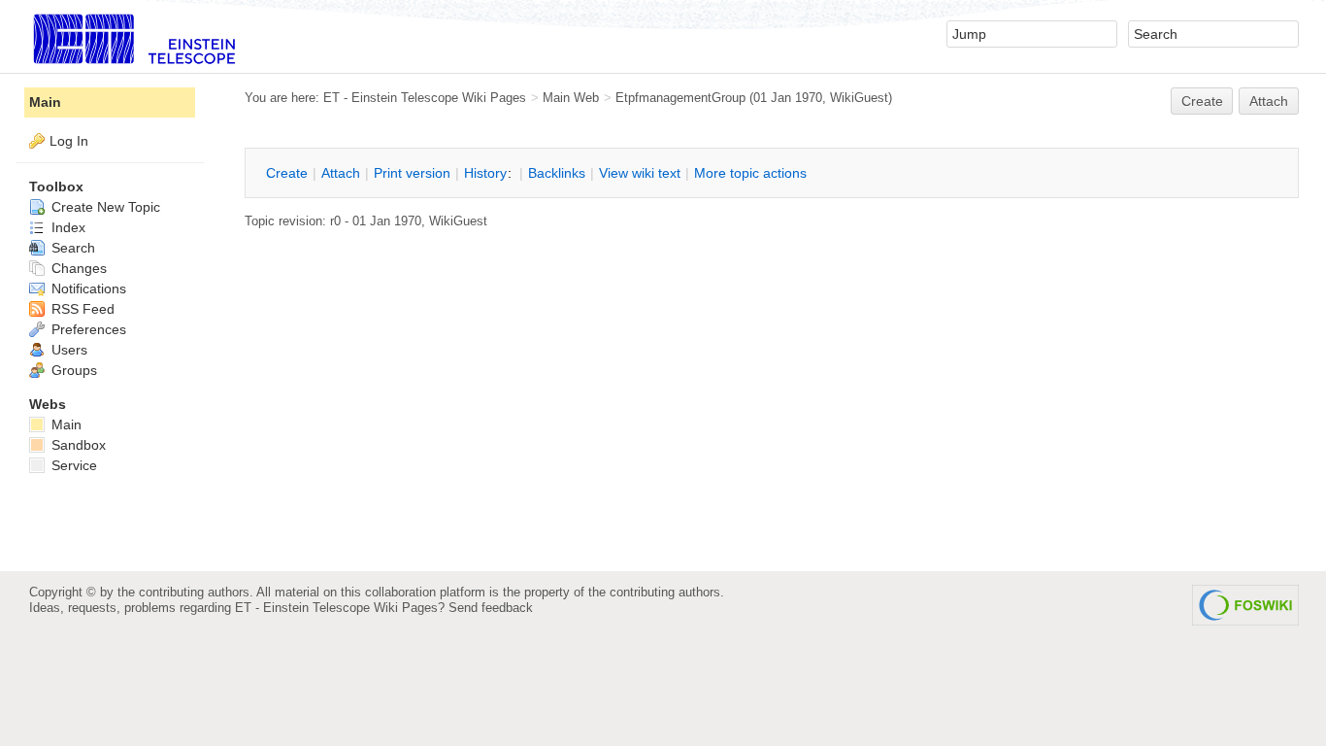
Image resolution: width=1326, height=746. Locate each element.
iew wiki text (639, 173)
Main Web (571, 97)
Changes (77, 268)
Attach (1268, 101)
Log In (69, 141)
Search (71, 247)
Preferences (87, 329)
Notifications (87, 288)
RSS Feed (81, 309)
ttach (340, 173)
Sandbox (77, 445)
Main (45, 102)
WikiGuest (859, 97)
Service (72, 465)
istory (485, 173)
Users (67, 349)
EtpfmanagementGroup (680, 97)
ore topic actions (750, 173)
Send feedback (490, 607)
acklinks (556, 173)
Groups (72, 370)
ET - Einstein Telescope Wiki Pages (424, 97)
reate (1202, 101)
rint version (412, 173)
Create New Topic (104, 207)
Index (66, 227)
